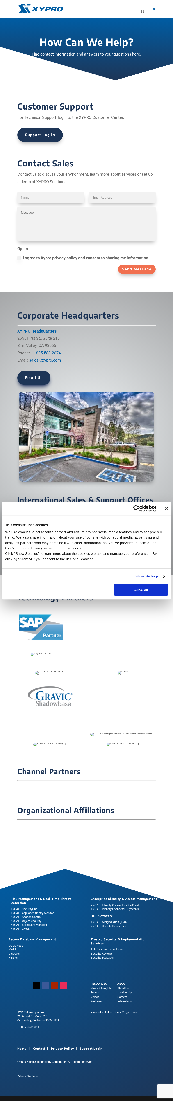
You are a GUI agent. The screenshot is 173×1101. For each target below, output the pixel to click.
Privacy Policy (62, 1048)
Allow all (141, 590)
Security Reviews (102, 953)
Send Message (137, 269)
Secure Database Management (32, 939)
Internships (124, 1001)
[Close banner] (166, 508)
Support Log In (40, 135)
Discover (14, 953)
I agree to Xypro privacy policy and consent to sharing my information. (86, 258)
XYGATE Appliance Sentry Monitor (32, 913)
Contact (39, 1048)
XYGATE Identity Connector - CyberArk (115, 909)
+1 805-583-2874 (46, 353)
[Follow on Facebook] (45, 985)
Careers (122, 997)
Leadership (124, 992)
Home (22, 1048)
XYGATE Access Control (26, 917)
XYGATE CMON (20, 928)
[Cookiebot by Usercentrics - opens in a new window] (136, 508)
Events (95, 992)
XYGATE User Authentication (109, 926)
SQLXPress (16, 945)
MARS (12, 949)
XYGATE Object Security (26, 921)
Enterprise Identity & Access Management (124, 899)
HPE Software (102, 916)
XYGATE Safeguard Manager (29, 924)
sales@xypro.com (45, 360)
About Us (123, 988)
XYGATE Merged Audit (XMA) (109, 922)
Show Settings (147, 576)
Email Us (34, 378)
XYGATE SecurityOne (24, 909)
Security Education (102, 957)
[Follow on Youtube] (54, 985)
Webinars (97, 1001)
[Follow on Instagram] (63, 985)
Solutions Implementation (107, 949)
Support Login (91, 1048)
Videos (95, 997)
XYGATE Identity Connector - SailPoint (115, 905)
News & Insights (101, 988)
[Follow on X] (36, 985)
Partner (13, 957)
